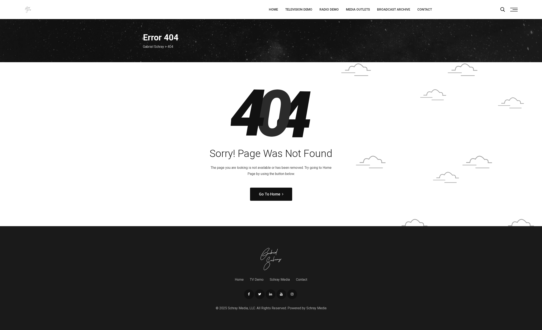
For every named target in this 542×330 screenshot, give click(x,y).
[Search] (502, 9)
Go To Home (269, 194)
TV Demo (257, 280)
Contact (424, 9)
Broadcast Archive (393, 9)
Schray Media (280, 280)
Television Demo (298, 9)
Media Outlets (358, 9)
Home (273, 9)
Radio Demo (329, 9)
